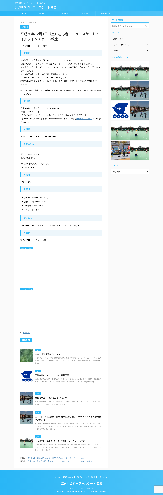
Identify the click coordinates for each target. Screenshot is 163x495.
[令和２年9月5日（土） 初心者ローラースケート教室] (139, 71)
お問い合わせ (106, 13)
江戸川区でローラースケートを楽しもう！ (81, 488)
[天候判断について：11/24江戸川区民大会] (120, 111)
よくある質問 (85, 13)
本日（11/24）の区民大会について (51, 398)
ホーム (24, 13)
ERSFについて (44, 13)
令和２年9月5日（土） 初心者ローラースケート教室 (60, 441)
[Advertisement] (61, 268)
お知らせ (26, 333)
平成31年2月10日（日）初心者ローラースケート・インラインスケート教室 (59, 461)
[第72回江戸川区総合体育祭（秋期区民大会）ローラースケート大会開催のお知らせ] (139, 111)
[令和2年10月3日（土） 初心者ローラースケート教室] (120, 71)
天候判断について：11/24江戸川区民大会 (54, 375)
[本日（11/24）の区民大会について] (139, 91)
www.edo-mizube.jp (85, 118)
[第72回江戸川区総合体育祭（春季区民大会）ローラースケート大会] (120, 151)
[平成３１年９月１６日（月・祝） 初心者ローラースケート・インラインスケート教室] (120, 131)
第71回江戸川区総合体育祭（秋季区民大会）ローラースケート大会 (56, 458)
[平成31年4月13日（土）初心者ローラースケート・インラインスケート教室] (139, 151)
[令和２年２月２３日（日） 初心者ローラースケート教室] (120, 91)
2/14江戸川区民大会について (48, 354)
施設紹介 (65, 13)
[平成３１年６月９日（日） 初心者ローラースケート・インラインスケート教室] (139, 131)
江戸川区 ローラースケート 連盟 (35, 7)
